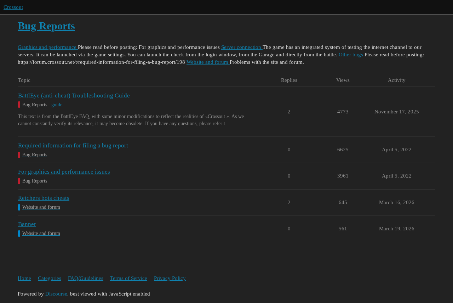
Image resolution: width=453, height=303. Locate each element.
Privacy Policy (170, 278)
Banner (27, 224)
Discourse (56, 294)
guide (56, 104)
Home (24, 278)
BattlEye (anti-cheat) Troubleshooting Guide (74, 95)
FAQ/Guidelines (85, 278)
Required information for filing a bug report (73, 145)
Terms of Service (128, 278)
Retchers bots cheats (43, 198)
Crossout (13, 7)
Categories (49, 278)
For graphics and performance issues (64, 171)
